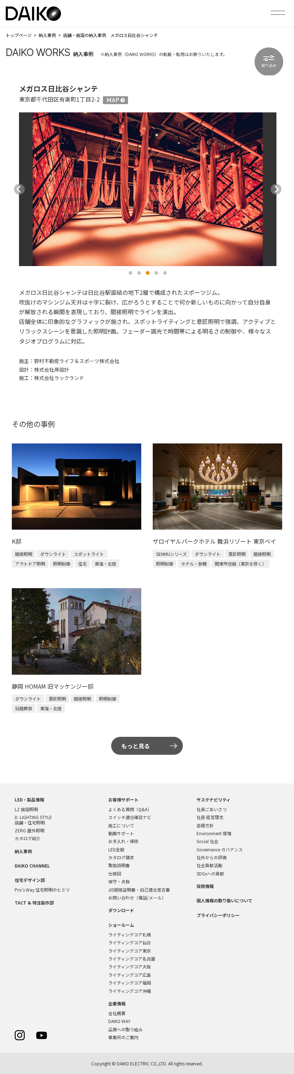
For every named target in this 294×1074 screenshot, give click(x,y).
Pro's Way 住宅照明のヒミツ (42, 890)
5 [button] (165, 273)
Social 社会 (207, 841)
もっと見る (135, 745)
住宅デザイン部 (30, 880)
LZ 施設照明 (26, 809)
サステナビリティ (213, 799)
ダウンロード (121, 910)
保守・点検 (119, 881)
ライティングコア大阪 (129, 966)
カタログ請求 (121, 857)
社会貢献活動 (209, 865)
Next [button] (276, 189)
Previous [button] (19, 189)
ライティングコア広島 (129, 975)
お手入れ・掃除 (123, 841)
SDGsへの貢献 (210, 873)
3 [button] (147, 273)
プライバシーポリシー (218, 915)
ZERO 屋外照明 (29, 830)
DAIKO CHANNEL (32, 866)
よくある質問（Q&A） (130, 809)
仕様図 (114, 873)
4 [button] (156, 273)
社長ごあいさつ (211, 809)
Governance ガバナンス (219, 849)
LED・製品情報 (29, 799)
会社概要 (116, 1013)
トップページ (19, 35)
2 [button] (139, 273)
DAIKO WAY (119, 1021)
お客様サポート (123, 799)
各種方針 (205, 825)
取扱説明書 (119, 865)
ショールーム (121, 925)
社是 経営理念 (209, 817)
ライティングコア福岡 (129, 983)
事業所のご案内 (123, 1037)
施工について (121, 825)
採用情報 (205, 886)
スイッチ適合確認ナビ (129, 817)
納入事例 (47, 35)
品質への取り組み (125, 1029)
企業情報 (116, 1003)
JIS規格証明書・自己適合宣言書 (139, 890)
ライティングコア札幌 (129, 934)
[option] (147, 189)
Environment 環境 (213, 833)
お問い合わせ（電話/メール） (137, 897)
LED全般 (116, 849)
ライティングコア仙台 (129, 942)
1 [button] (130, 273)
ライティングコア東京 (129, 951)
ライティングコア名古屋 (131, 959)
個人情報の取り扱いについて (224, 900)
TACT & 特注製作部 (34, 902)
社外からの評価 (211, 857)
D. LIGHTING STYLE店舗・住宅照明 (33, 819)
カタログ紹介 (28, 838)
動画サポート (121, 833)
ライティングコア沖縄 (129, 991)
